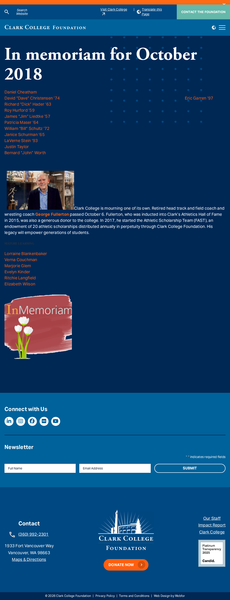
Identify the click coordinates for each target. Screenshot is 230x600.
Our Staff (212, 518)
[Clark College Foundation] (45, 27)
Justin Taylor (16, 146)
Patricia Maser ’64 (21, 122)
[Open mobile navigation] (222, 27)
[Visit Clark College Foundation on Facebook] (32, 421)
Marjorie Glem (17, 265)
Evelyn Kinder (17, 271)
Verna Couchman (20, 259)
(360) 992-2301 (33, 534)
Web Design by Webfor (169, 596)
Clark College (212, 532)
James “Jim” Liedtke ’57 (27, 116)
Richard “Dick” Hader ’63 (27, 104)
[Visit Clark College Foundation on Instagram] (20, 421)
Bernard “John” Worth (25, 152)
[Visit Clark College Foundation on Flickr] (44, 421)
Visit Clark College (113, 9)
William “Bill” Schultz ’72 (27, 128)
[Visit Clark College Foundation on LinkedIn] (8, 421)
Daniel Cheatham (20, 92)
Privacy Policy (105, 596)
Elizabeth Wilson (19, 284)
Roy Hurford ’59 (19, 110)
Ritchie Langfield (20, 277)
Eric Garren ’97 (199, 98)
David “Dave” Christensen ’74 (32, 98)
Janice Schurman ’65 (24, 134)
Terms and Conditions (134, 596)
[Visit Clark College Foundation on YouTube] (55, 421)
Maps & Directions (29, 559)
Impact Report (212, 525)
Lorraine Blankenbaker (25, 253)
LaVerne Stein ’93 (21, 140)
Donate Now (121, 564)
